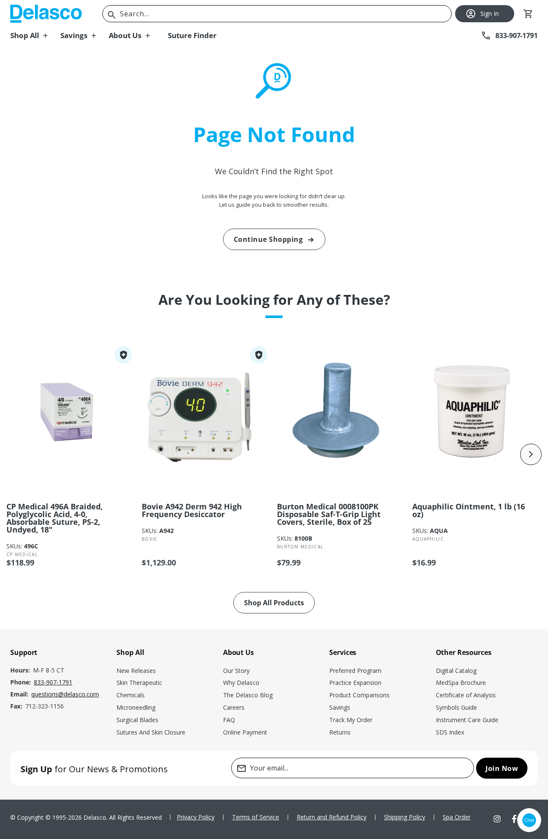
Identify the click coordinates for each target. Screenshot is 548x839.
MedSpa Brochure (461, 682)
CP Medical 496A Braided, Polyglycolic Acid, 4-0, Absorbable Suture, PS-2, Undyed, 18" (54, 518)
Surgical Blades (137, 720)
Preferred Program (355, 670)
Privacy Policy (195, 817)
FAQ (229, 720)
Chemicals (130, 695)
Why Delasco (241, 682)
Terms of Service (255, 817)
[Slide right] (531, 454)
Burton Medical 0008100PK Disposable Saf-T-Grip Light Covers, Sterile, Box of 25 (329, 514)
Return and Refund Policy (331, 817)
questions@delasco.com (65, 694)
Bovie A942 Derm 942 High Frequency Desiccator (192, 510)
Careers (233, 707)
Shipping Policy (404, 817)
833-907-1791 (53, 682)
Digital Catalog (456, 670)
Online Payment (245, 732)
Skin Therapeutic (139, 682)
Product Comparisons (359, 695)
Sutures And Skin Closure (150, 732)
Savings (339, 707)
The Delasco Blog (248, 695)
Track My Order (350, 720)
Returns (340, 732)
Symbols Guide (456, 707)
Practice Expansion (355, 682)
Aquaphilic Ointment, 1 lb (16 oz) (468, 510)
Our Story (236, 670)
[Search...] (111, 15)
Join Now (501, 768)
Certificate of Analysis (466, 695)
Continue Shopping (268, 239)
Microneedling (135, 707)
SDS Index (450, 732)
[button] (35, 35)
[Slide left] (17, 454)
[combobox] (277, 13)
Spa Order (457, 817)
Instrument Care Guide (467, 720)
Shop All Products (274, 602)
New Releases (136, 670)
